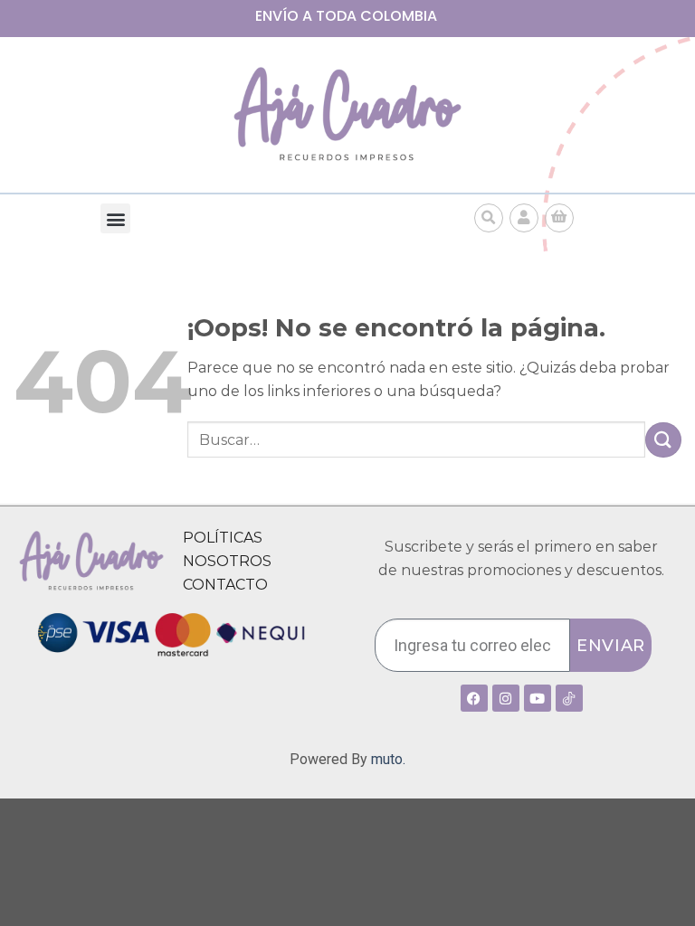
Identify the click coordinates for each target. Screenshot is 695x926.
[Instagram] (505, 698)
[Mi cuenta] (523, 217)
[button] (115, 218)
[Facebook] (474, 698)
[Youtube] (537, 698)
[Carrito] (559, 217)
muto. (388, 759)
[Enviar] (663, 440)
